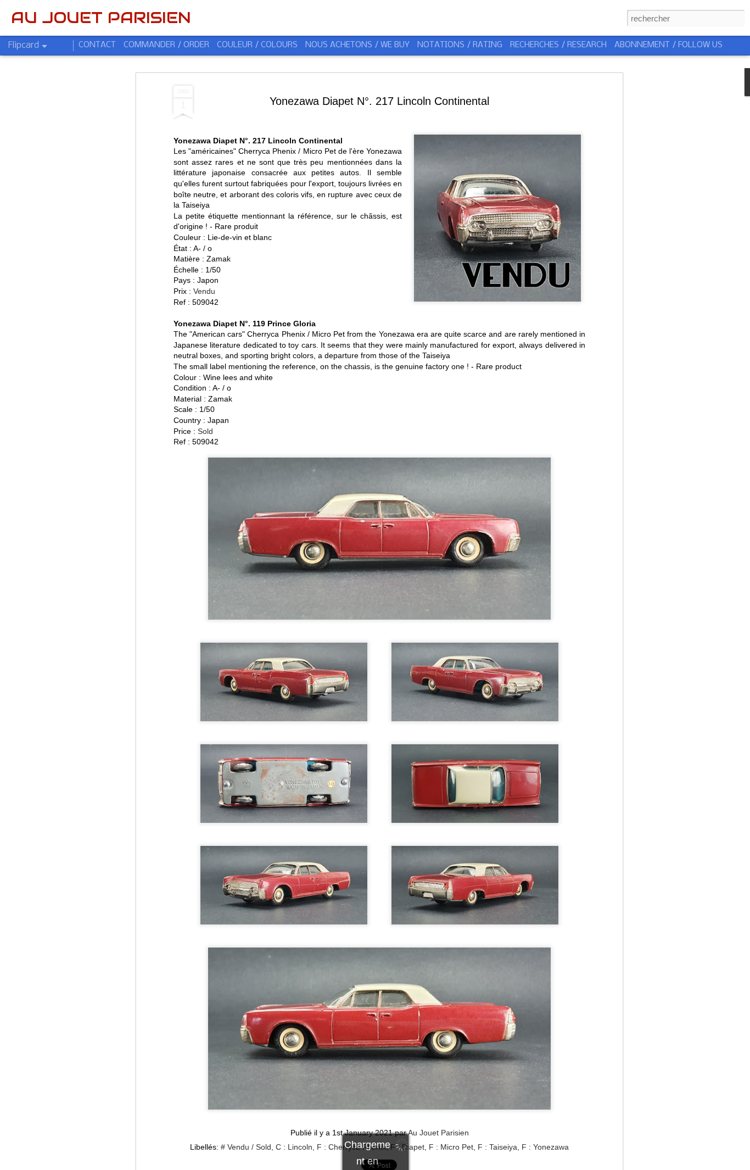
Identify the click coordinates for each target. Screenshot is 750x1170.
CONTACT (97, 45)
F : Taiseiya (497, 1147)
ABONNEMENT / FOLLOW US (668, 45)
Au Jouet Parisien (438, 1132)
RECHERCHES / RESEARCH (558, 45)
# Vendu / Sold (246, 1147)
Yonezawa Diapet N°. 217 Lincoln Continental (379, 101)
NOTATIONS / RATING (459, 45)
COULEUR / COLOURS (257, 45)
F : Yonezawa (545, 1147)
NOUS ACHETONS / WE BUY (357, 45)
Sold (205, 431)
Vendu (204, 291)
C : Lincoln (294, 1147)
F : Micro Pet (451, 1147)
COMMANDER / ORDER (166, 45)
